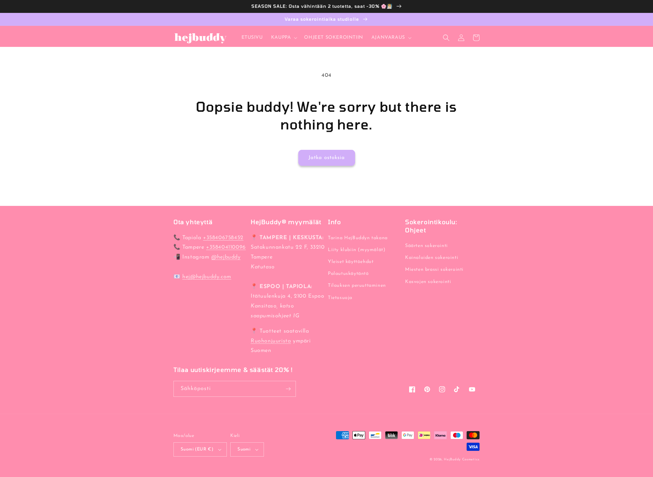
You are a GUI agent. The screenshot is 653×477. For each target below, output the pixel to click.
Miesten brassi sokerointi (434, 269)
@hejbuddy (225, 257)
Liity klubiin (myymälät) (356, 249)
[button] (283, 38)
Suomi (243, 449)
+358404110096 (226, 247)
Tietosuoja (340, 297)
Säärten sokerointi (426, 245)
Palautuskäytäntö (348, 273)
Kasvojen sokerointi (428, 281)
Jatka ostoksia (326, 157)
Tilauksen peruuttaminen (357, 285)
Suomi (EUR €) (197, 449)
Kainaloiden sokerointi (431, 257)
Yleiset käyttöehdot (350, 261)
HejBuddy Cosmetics (462, 459)
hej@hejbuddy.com (206, 277)
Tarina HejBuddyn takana (358, 238)
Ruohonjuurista (271, 341)
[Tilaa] (288, 389)
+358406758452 (223, 238)
